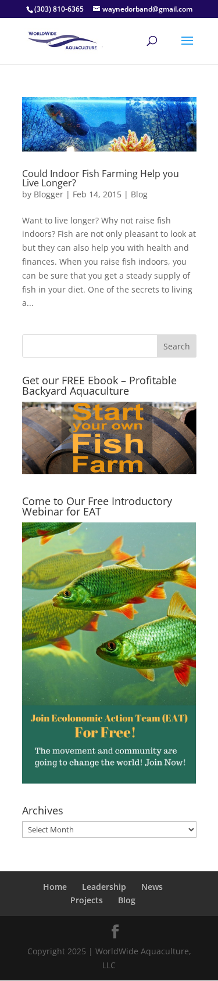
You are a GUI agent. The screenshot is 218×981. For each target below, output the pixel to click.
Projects (86, 900)
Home (55, 886)
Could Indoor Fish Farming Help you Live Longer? (100, 178)
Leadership (104, 886)
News (152, 886)
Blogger (48, 194)
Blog (139, 194)
